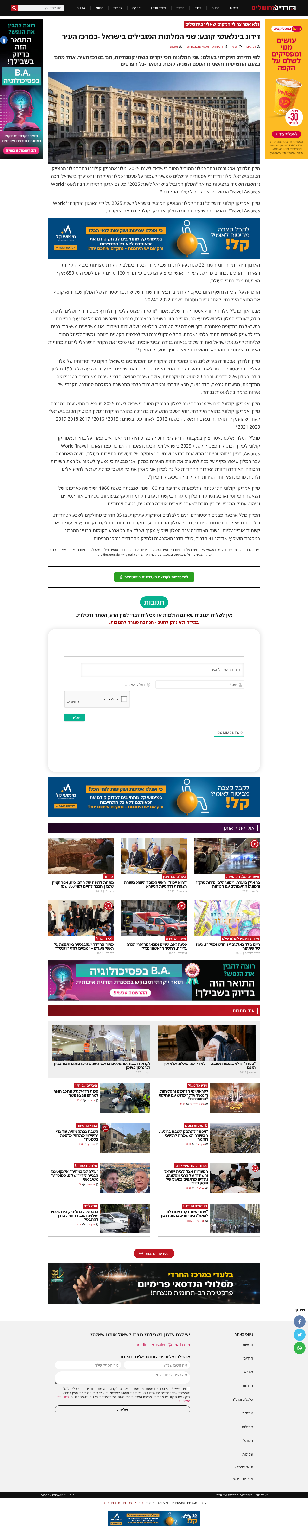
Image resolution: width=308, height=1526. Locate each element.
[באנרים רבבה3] (154, 980)
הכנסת (180, 8)
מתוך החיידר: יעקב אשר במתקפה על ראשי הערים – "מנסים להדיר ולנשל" (84, 946)
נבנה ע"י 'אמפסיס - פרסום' (58, 1495)
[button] (4, 40)
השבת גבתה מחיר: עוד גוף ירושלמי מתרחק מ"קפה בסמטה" (77, 1135)
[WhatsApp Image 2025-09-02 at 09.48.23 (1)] (154, 1283)
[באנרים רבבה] (21, 89)
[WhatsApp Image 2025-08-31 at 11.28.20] (154, 1518)
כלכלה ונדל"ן (158, 8)
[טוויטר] (300, 1335)
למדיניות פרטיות (133, 1503)
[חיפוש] (14, 8)
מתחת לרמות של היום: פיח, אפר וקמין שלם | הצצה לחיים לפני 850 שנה (83, 884)
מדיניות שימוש (111, 1503)
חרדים (215, 8)
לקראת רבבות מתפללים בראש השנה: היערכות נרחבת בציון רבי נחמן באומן (102, 1065)
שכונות (81, 8)
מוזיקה (136, 8)
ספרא (198, 8)
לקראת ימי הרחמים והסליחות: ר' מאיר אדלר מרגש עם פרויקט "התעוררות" (183, 1095)
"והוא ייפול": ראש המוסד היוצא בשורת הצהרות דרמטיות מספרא (155, 884)
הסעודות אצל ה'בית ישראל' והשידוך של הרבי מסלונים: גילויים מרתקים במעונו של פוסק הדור (185, 1177)
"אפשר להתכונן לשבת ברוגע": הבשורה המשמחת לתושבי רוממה (183, 1135)
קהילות (117, 8)
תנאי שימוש (244, 1467)
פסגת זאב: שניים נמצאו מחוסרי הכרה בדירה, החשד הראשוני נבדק (157, 946)
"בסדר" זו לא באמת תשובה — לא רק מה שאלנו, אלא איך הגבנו (209, 1065)
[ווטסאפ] (300, 1348)
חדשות (234, 8)
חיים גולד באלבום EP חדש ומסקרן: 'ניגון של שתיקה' (228, 946)
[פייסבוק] (300, 1321)
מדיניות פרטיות (241, 1478)
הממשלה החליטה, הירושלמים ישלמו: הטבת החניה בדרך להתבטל (73, 1215)
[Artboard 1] (286, 89)
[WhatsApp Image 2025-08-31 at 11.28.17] (154, 257)
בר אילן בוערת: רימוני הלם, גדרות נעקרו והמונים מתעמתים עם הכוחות (228, 884)
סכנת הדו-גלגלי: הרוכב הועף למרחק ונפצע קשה (75, 1093)
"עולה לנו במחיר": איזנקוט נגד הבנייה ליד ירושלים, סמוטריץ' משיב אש (74, 1175)
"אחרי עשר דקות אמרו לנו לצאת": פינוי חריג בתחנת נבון (184, 1213)
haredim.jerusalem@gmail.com (161, 1344)
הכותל (99, 8)
